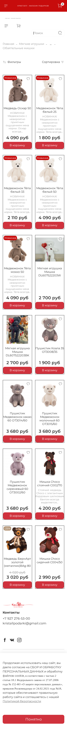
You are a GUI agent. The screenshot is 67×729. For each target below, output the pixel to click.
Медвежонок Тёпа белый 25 (49, 110)
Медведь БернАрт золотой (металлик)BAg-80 (17, 562)
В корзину (17, 145)
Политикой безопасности (22, 701)
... (50, 44)
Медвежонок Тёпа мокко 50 (17, 270)
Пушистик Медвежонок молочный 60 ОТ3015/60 (49, 419)
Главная (8, 44)
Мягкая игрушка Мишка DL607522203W (49, 272)
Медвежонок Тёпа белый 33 (17, 190)
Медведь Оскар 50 (17, 108)
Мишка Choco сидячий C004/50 (50, 560)
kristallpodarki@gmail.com (24, 623)
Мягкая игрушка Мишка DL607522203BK (17, 352)
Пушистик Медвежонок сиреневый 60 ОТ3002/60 (17, 487)
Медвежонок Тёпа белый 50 (49, 190)
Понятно (33, 719)
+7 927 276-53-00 (16, 618)
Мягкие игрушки (31, 44)
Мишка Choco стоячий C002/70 (49, 483)
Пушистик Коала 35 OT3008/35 (49, 350)
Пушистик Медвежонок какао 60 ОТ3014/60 (17, 417)
